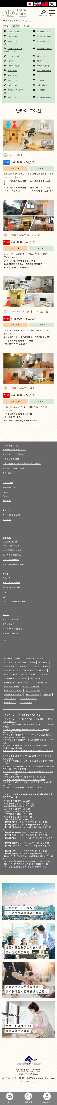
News (5, 492)
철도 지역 (15, 26)
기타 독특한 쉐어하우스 (13, 550)
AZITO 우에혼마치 (30, 674)
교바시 (6, 597)
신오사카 (7, 578)
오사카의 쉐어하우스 (12, 555)
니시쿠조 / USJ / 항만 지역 (14, 601)
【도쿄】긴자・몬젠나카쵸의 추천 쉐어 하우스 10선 (26, 851)
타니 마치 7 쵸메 (11, 670)
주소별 (26, 26)
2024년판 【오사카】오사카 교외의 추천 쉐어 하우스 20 (28, 861)
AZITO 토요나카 (32, 690)
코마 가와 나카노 (11, 686)
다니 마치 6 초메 (41, 666)
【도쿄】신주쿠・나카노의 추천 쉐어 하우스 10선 (25, 824)
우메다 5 (8, 662)
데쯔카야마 (42, 682)
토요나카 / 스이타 (10, 619)
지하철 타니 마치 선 (44, 31)
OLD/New (47, 694)
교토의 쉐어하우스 (11, 560)
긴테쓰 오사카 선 (14, 85)
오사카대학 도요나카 (13, 694)
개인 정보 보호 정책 (11, 515)
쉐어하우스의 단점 (11, 459)
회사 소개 (7, 510)
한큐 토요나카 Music (13, 690)
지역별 (5, 26)
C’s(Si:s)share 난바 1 (21, 388)
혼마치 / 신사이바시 (11, 587)
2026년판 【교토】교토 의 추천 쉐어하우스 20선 (25, 867)
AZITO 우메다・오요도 (25, 662)
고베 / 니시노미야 (10, 633)
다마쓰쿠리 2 (24, 666)
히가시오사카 (8, 624)
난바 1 (7, 674)
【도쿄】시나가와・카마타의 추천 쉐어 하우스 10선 (26, 832)
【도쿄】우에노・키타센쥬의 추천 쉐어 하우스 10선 (26, 835)
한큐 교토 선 (12, 75)
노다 (20, 682)
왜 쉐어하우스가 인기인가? (14, 449)
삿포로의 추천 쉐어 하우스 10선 (18, 814)
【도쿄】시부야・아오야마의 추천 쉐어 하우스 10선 (26, 822)
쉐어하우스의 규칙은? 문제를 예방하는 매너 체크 (24, 777)
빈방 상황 (15, 168)
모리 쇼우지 (35, 678)
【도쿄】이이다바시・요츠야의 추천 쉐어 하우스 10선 (27, 843)
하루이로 (23, 678)
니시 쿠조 (29, 682)
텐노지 (6, 615)
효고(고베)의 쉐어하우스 (13, 564)
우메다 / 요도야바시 (11, 583)
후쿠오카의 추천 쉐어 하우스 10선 (19, 819)
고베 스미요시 (10, 698)
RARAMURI (9, 682)
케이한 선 (40, 80)
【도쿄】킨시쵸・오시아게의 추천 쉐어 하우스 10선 (26, 853)
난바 (5, 592)
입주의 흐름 (8, 483)
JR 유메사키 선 (13, 66)
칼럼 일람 (7, 501)
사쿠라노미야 (10, 678)
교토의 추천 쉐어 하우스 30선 (17, 811)
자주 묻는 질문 (9, 487)
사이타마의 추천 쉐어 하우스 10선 (19, 806)
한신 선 (39, 75)
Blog (5, 496)
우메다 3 (30, 658)
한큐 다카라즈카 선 (44, 71)
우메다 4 (41, 658)
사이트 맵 (7, 520)
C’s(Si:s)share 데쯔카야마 (24, 234)
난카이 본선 (41, 90)
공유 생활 (7, 473)
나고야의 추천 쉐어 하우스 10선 (18, 817)
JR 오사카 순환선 (14, 56)
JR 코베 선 (11, 61)
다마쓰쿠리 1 (9, 666)
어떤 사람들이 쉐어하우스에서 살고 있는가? (22, 464)
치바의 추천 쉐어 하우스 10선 (17, 801)
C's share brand (10, 541)
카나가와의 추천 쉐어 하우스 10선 (19, 803)
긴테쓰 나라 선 (42, 85)
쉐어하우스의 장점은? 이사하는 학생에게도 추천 (24, 779)
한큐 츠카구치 (10, 702)
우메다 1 (19, 658)
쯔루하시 (45, 674)
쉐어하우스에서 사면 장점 (14, 454)
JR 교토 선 (41, 56)
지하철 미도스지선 (14, 31)
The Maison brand (11, 546)
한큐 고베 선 (12, 71)
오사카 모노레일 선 (44, 97)
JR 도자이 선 (41, 61)
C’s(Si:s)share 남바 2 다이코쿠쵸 (28, 311)
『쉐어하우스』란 (10, 445)
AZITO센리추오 (32, 694)
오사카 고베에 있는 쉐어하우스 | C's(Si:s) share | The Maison (28, 1078)
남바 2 (16, 674)
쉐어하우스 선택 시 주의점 (14, 468)
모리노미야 (43, 662)
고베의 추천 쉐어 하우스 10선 (17, 809)
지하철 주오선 (13, 36)
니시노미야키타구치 (28, 698)
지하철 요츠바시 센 (44, 36)
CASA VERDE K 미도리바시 (34, 670)
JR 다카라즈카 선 (43, 66)
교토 (5, 640)
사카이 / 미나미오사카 (12, 629)
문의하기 (41, 168)
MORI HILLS (16, 155)
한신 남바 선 (12, 80)
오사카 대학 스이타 (30, 686)
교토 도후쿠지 (26, 702)
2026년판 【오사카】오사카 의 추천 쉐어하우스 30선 (27, 864)
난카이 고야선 (13, 97)
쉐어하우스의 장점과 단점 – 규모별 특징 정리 (22, 787)
